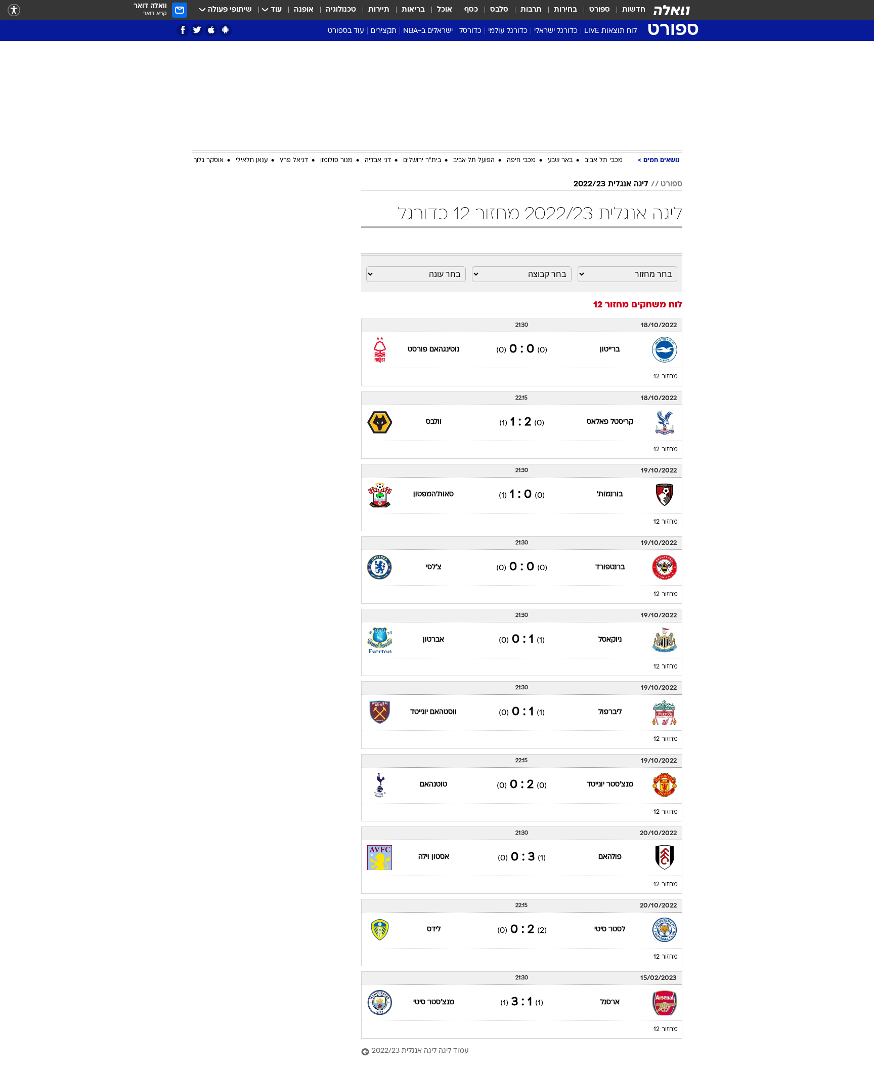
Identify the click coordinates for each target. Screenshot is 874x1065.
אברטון (433, 640)
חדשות (633, 10)
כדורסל (470, 31)
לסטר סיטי (609, 929)
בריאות (413, 10)
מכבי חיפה (521, 160)
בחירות (565, 10)
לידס (434, 929)
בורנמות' (610, 494)
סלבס (499, 10)
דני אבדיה (378, 160)
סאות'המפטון (433, 494)
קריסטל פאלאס (610, 422)
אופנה (304, 10)
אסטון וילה (433, 857)
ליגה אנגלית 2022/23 (611, 184)
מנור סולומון (336, 160)
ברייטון (610, 349)
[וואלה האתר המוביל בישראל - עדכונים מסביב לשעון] (671, 10)
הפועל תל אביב (474, 160)
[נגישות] (14, 10)
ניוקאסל (610, 640)
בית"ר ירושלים (422, 160)
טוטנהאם (433, 784)
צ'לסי (434, 567)
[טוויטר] (197, 30)
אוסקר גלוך (209, 160)
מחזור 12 (665, 377)
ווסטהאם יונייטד (433, 712)
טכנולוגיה (341, 10)
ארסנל (610, 1002)
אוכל (444, 10)
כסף (471, 10)
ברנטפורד (610, 567)
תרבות (531, 10)
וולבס (434, 422)
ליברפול (610, 712)
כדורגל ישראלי (556, 31)
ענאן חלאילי (252, 160)
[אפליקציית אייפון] (211, 30)
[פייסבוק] (183, 30)
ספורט (599, 10)
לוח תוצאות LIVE (610, 31)
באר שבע (560, 160)
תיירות (378, 10)
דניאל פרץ (294, 160)
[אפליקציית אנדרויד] (225, 30)
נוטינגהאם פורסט (433, 349)
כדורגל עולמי (508, 31)
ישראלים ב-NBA (428, 31)
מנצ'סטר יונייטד (610, 784)
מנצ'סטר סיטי (433, 1002)
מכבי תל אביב (604, 160)
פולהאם (610, 857)
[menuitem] (627, 10)
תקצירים (384, 31)
